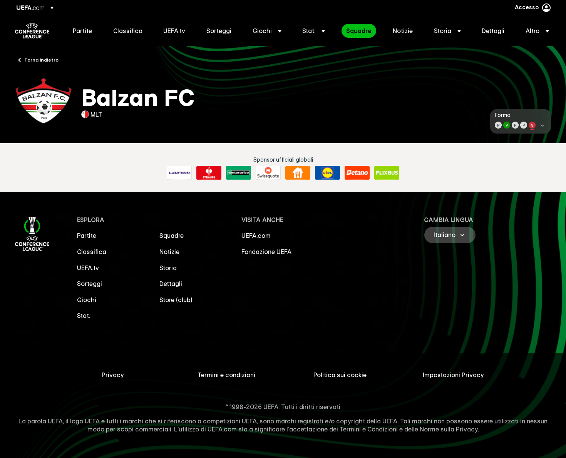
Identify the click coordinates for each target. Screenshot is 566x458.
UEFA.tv (88, 267)
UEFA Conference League (32, 30)
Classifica (91, 251)
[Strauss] (208, 173)
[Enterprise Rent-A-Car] (238, 173)
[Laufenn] (179, 173)
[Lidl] (327, 173)
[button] (267, 30)
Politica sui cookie (340, 374)
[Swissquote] (268, 173)
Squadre (171, 235)
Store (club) (176, 299)
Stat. (83, 315)
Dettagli (170, 283)
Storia (168, 267)
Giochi (86, 299)
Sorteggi (89, 283)
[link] (82, 30)
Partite (86, 235)
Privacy (113, 374)
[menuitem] (83, 30)
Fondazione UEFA (266, 251)
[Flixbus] (386, 173)
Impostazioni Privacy (453, 374)
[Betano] (357, 173)
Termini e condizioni (226, 374)
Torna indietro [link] (41, 59)
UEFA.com (256, 235)
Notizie (169, 251)
